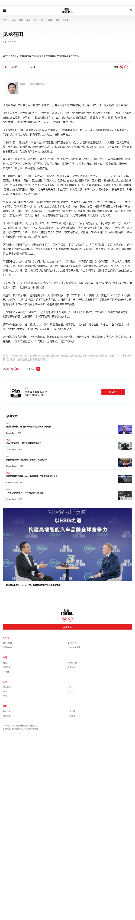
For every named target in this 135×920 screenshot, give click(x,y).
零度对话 (7, 667)
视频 (5, 696)
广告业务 (71, 716)
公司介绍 (71, 711)
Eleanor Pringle (11, 466)
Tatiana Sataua (11, 450)
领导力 (70, 692)
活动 (21, 20)
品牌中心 (66, 20)
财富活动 (7, 687)
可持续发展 (72, 663)
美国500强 (7, 647)
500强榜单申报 (74, 647)
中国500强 (72, 643)
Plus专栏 (6, 672)
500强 (13, 20)
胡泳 (4, 42)
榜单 (28, 20)
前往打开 (113, 392)
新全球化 (71, 667)
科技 (43, 20)
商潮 (50, 20)
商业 (35, 20)
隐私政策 (7, 716)
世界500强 (7, 643)
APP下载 (67, 627)
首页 (5, 20)
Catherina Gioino (12, 483)
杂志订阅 (7, 711)
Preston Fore (10, 433)
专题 (57, 20)
